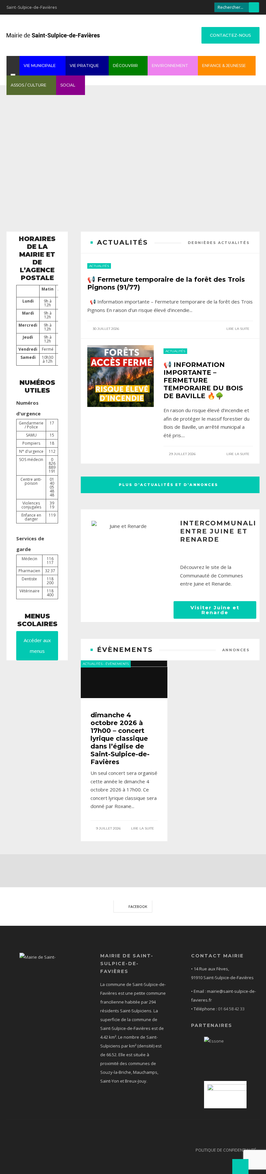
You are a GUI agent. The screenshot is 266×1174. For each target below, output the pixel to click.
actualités (99, 266)
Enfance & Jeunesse (224, 65)
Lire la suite (238, 329)
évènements (117, 664)
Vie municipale (40, 65)
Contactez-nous (230, 35)
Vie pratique (84, 65)
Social (67, 85)
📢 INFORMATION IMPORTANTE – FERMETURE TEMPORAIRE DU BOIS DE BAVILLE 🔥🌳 (203, 380)
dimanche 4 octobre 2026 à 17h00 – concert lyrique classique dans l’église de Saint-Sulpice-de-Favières (120, 738)
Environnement (170, 65)
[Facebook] (207, 6)
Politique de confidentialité (226, 1150)
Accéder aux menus (37, 645)
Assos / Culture (28, 85)
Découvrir (125, 65)
